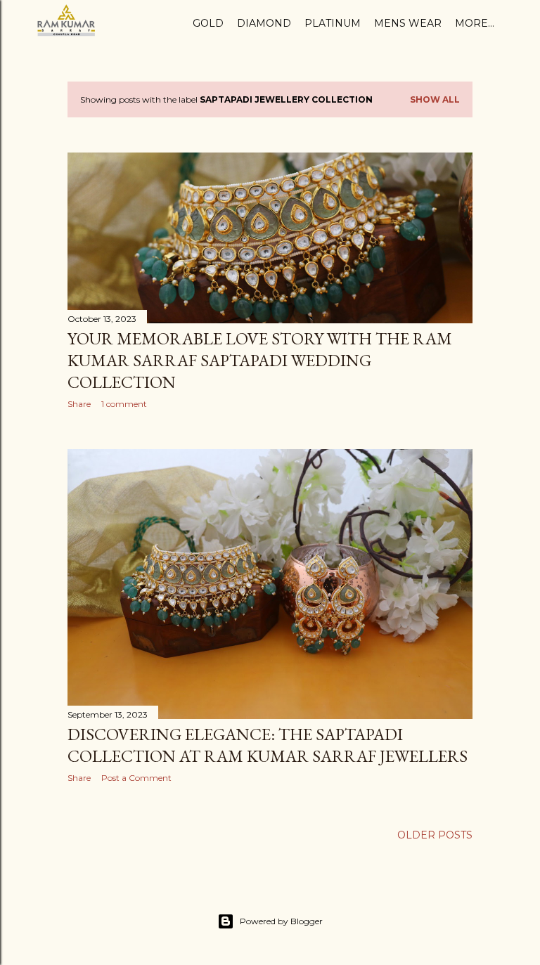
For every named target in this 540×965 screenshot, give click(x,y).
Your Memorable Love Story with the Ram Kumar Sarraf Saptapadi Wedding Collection (260, 360)
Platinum (332, 23)
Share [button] (79, 404)
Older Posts (434, 835)
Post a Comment (136, 777)
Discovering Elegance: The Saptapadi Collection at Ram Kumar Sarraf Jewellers (268, 745)
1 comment (124, 404)
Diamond (264, 23)
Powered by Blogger (281, 921)
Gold (208, 23)
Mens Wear (408, 23)
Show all (435, 99)
